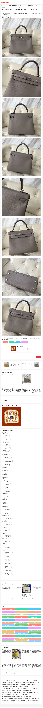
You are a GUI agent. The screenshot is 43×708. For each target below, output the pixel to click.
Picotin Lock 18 (7, 524)
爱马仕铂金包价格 (8, 611)
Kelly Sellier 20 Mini (8, 518)
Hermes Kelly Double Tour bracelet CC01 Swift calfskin (6, 665)
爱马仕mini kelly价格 (8, 609)
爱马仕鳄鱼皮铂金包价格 (8, 633)
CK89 (35, 609)
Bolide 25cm (7, 444)
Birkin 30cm (7, 438)
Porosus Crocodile (8, 570)
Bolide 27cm (7, 445)
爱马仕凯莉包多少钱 (8, 614)
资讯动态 (4, 577)
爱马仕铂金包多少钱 (8, 625)
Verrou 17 (6, 540)
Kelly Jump (7, 490)
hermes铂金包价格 (35, 625)
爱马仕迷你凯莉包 (21, 619)
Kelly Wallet (7, 491)
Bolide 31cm (7, 447)
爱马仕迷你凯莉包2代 (34, 617)
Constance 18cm (8, 460)
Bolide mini (7, 448)
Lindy (19, 5)
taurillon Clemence (21, 633)
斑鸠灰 (21, 636)
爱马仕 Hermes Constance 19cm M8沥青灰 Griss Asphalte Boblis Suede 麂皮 (6, 376)
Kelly (10, 5)
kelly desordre (5, 502)
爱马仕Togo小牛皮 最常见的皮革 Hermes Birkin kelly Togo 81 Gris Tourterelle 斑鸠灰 (16, 666)
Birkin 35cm (7, 439)
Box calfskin (7, 556)
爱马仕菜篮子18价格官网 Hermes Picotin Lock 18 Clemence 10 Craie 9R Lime (16, 659)
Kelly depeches (5, 500)
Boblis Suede (7, 555)
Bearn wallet (5, 432)
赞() (38, 357)
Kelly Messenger (6, 504)
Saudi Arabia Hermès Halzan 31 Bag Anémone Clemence (16, 601)
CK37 (19, 680)
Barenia (6, 553)
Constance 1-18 (7, 455)
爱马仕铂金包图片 (5, 700)
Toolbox (4, 533)
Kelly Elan (4, 503)
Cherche (4, 453)
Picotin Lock (30, 5)
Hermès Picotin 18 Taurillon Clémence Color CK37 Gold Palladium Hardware (6, 587)
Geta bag (4, 470)
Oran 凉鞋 (5, 521)
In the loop (5, 475)
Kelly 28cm (7, 483)
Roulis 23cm (7, 530)
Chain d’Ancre (5, 451)
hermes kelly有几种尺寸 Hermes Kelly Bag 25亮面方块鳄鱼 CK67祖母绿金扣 (16, 390)
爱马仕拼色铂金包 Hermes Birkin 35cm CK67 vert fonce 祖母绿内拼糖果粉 (36, 651)
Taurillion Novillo (7, 573)
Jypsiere (4, 478)
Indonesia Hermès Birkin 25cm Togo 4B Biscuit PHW (16, 587)
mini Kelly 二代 (21, 641)
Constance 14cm (8, 458)
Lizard (6, 564)
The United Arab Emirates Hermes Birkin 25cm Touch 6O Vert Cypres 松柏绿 (6, 651)
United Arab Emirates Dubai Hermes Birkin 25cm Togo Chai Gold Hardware (26, 651)
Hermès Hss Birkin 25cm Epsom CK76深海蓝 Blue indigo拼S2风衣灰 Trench (26, 601)
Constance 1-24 (7, 457)
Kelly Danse (5, 499)
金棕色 (35, 641)
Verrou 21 (6, 541)
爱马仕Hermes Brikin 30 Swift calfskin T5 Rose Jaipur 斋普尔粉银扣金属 (36, 587)
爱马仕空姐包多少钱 (21, 627)
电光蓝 (8, 641)
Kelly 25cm (7, 481)
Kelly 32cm (7, 484)
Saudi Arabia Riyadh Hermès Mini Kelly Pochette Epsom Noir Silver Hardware (36, 601)
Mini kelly (24, 5)
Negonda (6, 566)
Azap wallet (7, 544)
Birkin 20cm (7, 435)
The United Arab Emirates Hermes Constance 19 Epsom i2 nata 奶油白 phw (26, 595)
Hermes (21, 614)
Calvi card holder (6, 450)
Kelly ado (4, 498)
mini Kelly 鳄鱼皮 (25, 688)
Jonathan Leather (8, 563)
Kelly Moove (5, 506)
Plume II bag (7, 547)
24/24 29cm (7, 496)
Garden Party (5, 468)
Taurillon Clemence (8, 574)
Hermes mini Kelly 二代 (21, 630)
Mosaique (4, 520)
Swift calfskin (35, 614)
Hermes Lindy (8, 630)
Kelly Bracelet (7, 546)
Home (2, 5)
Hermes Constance (8, 627)
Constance (14, 5)
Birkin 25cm (7, 436)
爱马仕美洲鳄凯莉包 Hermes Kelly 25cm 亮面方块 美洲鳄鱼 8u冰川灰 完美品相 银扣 (36, 377)
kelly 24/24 (5, 493)
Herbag (4, 473)
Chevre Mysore (7, 557)
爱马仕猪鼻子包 (34, 619)
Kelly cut (6, 487)
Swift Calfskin (7, 571)
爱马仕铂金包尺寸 (8, 622)
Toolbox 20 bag (7, 535)
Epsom (6, 559)
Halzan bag (5, 471)
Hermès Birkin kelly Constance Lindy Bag (15, 338)
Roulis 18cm (7, 529)
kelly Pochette (7, 516)
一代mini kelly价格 (8, 617)
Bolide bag (5, 442)
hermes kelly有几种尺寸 (35, 633)
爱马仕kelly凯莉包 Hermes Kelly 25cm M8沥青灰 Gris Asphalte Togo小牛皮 (26, 384)
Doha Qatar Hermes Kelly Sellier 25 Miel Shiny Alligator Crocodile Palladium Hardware (36, 391)
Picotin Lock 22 (7, 525)
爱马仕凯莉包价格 (35, 611)
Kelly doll (6, 488)
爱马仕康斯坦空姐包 (8, 619)
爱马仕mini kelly (21, 622)
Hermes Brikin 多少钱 (8, 638)
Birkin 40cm (7, 440)
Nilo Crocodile (7, 567)
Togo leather (7, 576)
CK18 (21, 617)
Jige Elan (4, 477)
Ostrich (6, 569)
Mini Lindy (6, 513)
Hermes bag (35, 627)
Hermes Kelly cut (34, 638)
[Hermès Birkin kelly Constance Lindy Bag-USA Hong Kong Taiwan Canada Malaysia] (5, 2)
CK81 (22, 680)
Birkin (6, 5)
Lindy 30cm (7, 510)
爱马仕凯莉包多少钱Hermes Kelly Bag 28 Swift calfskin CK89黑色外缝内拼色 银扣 (26, 391)
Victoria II (6, 548)
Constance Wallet (8, 465)
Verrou (35, 5)
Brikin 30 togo (21, 625)
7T (3, 680)
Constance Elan (7, 464)
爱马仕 (4, 543)
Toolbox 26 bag (7, 536)
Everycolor (7, 560)
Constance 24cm (8, 461)
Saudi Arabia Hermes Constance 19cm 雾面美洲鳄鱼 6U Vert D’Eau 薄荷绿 (26, 665)
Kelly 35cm (7, 485)
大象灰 (35, 622)
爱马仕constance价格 (34, 630)
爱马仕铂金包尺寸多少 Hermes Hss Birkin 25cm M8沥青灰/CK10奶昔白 (16, 376)
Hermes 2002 (5, 474)
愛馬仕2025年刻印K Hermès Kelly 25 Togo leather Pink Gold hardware (6, 672)
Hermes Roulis (34, 636)
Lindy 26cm (7, 509)
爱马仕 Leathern (6, 550)
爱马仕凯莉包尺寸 (21, 638)
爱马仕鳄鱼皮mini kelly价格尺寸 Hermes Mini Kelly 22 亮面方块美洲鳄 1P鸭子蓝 (6, 390)
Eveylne (4, 467)
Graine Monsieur (8, 562)
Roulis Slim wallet (8, 531)
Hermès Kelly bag (21, 611)
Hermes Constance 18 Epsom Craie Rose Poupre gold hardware (6, 601)
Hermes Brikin (11, 682)
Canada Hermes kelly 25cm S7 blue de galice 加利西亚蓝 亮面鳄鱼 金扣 (16, 672)
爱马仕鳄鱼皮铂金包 (8, 636)
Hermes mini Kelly (21, 609)
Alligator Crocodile (8, 552)
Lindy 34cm (7, 512)
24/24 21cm (7, 494)
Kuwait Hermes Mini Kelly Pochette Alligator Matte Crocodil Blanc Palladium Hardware (36, 666)
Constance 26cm (8, 462)
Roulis (2, 9)
